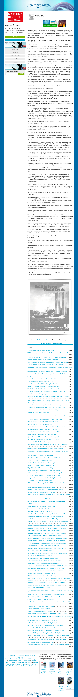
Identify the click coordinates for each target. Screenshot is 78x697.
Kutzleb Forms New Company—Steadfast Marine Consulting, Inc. (45, 405)
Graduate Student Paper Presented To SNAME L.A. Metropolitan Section (47, 538)
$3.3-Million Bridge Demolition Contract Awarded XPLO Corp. (44, 475)
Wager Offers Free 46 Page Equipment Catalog (40, 468)
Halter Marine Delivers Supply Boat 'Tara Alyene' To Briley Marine (45, 516)
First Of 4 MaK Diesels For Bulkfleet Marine (39, 587)
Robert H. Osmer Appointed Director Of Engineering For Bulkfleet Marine (47, 566)
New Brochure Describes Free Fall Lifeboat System (41, 465)
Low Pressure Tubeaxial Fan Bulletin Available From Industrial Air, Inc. (46, 407)
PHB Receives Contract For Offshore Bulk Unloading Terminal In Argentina (47, 415)
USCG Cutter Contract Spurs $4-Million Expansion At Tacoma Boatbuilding (47, 444)
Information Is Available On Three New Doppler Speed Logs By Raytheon (47, 374)
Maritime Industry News (14, 660)
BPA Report (15, 62)
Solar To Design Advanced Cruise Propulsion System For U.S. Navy (45, 568)
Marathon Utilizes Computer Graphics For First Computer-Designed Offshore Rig (49, 644)
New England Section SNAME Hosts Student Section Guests (43, 386)
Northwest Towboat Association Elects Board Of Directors (42, 439)
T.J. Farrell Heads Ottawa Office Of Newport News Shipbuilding (44, 429)
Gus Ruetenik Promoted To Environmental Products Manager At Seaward (47, 371)
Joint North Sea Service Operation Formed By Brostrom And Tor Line (46, 391)
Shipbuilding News (33, 659)
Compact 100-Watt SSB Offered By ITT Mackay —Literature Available (46, 501)
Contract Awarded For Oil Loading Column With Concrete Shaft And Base (47, 553)
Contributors (15, 49)
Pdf (38, 340)
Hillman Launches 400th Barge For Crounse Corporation (42, 359)
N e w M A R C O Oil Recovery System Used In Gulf (41, 480)
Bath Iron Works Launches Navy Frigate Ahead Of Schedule (43, 585)
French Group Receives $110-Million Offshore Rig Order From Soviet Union (47, 357)
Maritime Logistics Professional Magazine (69, 671)
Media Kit (15, 59)
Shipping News (26, 660)
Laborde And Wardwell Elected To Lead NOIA (39, 511)
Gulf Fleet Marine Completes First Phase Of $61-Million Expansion (45, 448)
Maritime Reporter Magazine (43, 671)
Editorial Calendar (15, 55)
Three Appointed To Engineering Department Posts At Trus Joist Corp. (46, 541)
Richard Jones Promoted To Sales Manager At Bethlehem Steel (44, 563)
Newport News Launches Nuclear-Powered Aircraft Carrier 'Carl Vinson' (46, 379)
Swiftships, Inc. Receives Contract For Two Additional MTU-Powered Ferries (48, 396)
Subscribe (15, 36)
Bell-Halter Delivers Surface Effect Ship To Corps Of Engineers (44, 410)
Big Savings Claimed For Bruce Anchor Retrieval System (42, 558)
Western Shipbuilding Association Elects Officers (40, 606)
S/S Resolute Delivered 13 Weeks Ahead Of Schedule (42, 620)
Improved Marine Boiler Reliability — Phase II (39, 556)
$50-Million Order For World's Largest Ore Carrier (40, 599)
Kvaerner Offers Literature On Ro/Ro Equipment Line (41, 628)
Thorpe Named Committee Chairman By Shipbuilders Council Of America (47, 613)
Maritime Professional (22, 666)
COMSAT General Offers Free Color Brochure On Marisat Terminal (45, 489)
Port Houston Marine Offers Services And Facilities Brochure (43, 531)
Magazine (15, 40)
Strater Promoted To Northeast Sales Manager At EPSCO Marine (45, 458)
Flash (40, 340)
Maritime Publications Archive (15, 655)
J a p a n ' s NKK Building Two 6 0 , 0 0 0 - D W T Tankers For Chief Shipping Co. (49, 521)
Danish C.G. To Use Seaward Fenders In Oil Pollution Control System (46, 427)
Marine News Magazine (61, 671)
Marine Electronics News (23, 664)
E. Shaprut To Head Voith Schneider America (39, 460)
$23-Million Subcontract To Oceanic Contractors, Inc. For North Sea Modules (48, 635)
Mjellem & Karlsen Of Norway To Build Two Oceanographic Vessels (45, 437)
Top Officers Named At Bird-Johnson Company (40, 381)
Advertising (15, 52)
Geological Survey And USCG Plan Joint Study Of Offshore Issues (45, 625)
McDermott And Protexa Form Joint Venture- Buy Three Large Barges (46, 473)
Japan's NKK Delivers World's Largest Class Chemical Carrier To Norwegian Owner (50, 616)
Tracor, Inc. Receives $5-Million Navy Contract (39, 509)
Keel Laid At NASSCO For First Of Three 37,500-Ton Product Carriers (46, 533)
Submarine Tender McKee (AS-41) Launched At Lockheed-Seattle (45, 548)
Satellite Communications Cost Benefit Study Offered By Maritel (44, 519)
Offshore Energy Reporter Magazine (61, 687)
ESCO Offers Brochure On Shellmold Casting (39, 611)
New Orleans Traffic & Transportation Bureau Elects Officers (43, 470)
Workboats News (16, 662)
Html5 (45, 340)
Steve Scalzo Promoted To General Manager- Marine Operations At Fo (46, 514)
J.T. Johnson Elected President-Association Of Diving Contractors (45, 571)
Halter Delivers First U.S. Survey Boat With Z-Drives (41, 506)
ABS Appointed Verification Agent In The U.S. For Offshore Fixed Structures (47, 483)
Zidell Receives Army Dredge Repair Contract (39, 394)
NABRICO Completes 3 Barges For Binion (38, 608)
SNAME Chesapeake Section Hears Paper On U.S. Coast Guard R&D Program (48, 494)
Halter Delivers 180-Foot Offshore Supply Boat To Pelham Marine (45, 384)
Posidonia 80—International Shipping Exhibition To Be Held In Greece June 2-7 (48, 451)
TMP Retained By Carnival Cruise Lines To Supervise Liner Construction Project (49, 353)
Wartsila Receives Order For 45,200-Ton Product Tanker (42, 422)
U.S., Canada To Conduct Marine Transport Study (40, 350)
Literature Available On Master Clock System (39, 442)
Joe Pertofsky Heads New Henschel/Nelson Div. (40, 642)
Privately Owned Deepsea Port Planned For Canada (41, 573)
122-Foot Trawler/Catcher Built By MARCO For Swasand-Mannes (45, 365)
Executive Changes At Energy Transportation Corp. (41, 487)
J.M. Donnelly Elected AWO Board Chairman (39, 551)
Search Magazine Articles (12, 71)
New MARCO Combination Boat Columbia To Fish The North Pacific (46, 582)
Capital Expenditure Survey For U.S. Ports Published (41, 499)
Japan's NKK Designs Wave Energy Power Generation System (44, 633)
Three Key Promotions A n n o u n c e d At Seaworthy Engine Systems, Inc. (47, 526)
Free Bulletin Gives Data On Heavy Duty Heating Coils (42, 463)
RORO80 (30, 504)
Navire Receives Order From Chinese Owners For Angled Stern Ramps (46, 639)
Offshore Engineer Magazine (70, 686)
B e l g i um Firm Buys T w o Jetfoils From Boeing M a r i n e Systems (45, 478)
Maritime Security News (20, 659)
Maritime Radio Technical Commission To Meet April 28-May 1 (44, 536)
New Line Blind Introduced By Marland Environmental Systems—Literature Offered (49, 602)
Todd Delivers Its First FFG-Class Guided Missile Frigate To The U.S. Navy (47, 362)
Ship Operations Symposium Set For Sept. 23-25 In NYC (42, 434)
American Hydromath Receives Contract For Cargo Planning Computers (46, 528)
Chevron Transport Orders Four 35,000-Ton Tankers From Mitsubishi (45, 597)
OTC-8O (29, 376)
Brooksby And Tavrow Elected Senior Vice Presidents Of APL (44, 432)
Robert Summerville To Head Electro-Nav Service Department (44, 561)
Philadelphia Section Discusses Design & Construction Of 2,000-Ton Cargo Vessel (49, 367)
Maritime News (9, 659)
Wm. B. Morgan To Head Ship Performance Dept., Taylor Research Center (47, 389)
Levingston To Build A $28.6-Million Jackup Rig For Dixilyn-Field (44, 419)
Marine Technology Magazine (52, 671)
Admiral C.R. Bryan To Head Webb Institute (39, 412)
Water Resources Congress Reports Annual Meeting (41, 576)
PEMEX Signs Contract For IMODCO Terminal (39, 424)
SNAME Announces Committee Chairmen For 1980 (41, 492)
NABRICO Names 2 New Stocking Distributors (40, 455)
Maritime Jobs (33, 666)
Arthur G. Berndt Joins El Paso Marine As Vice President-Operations (45, 594)
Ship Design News (27, 662)
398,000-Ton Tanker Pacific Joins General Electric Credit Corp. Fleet (45, 630)
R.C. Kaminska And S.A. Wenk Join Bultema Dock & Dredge (43, 546)
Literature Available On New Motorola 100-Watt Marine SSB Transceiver (46, 543)
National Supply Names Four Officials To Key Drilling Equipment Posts (46, 623)
